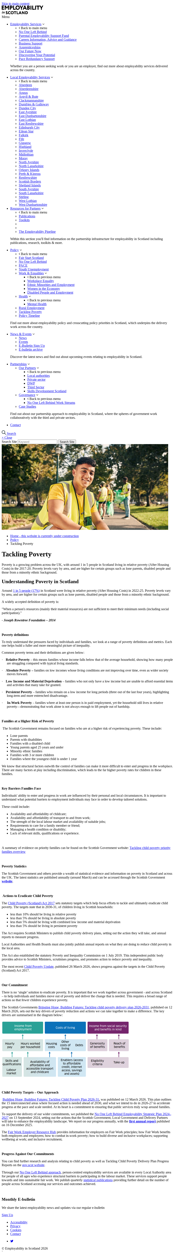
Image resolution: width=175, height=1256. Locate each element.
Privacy (15, 1226)
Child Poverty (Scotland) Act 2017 (31, 903)
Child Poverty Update (39, 966)
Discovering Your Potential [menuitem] (37, 55)
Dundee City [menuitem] (27, 108)
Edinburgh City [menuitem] (29, 127)
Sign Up (7, 1215)
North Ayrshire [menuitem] (29, 162)
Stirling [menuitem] (24, 197)
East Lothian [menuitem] (27, 120)
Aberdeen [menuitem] (25, 85)
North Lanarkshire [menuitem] (31, 166)
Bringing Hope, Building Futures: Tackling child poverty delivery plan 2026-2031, (94, 1007)
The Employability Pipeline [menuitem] (37, 231)
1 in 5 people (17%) (26, 590)
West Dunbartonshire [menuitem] (33, 204)
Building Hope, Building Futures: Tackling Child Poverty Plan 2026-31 (51, 1099)
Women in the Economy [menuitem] (43, 288)
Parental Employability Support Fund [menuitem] (44, 36)
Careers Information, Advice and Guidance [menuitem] (48, 39)
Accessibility (19, 1222)
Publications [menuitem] (27, 216)
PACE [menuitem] (23, 265)
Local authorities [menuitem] (38, 375)
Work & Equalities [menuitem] (31, 273)
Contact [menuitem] (15, 425)
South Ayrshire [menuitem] (29, 189)
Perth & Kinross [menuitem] (30, 174)
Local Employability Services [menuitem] (30, 77)
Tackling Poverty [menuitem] (30, 312)
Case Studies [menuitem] (27, 406)
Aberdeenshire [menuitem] (28, 89)
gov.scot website (33, 1165)
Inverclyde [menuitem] (26, 150)
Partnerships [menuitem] (18, 364)
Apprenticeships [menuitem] (30, 47)
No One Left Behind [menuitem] (33, 32)
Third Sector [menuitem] (35, 387)
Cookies (15, 1230)
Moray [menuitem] (23, 158)
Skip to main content (15, 3)
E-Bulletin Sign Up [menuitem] (32, 345)
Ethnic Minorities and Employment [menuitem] (50, 285)
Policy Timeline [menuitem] (29, 315)
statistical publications (98, 1180)
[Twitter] (11, 1241)
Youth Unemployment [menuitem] (34, 269)
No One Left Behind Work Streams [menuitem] (51, 402)
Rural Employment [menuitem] (31, 308)
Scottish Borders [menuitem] (30, 181)
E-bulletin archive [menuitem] (31, 349)
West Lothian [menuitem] (28, 201)
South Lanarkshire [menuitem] (31, 193)
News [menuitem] (23, 338)
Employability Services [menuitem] (25, 24)
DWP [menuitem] (31, 383)
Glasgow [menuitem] (25, 143)
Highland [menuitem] (25, 147)
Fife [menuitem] (21, 139)
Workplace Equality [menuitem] (40, 281)
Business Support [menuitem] (30, 43)
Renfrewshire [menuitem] (28, 177)
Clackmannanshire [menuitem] (31, 100)
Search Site (9, 441)
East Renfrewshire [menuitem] (31, 123)
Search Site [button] (67, 441)
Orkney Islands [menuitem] (29, 170)
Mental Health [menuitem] (37, 304)
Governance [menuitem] (27, 395)
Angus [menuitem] (23, 93)
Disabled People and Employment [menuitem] (50, 292)
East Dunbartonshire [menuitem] (32, 116)
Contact (15, 1234)
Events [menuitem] (23, 342)
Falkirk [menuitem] (23, 135)
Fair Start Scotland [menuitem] (31, 258)
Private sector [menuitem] (36, 379)
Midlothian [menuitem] (26, 154)
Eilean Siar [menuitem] (26, 131)
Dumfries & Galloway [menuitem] (34, 104)
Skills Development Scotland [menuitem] (46, 391)
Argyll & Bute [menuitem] (28, 96)
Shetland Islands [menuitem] (30, 185)
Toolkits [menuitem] (24, 220)
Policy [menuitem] (14, 250)
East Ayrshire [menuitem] (28, 112)
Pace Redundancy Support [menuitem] (37, 59)
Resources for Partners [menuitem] (25, 208)
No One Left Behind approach (40, 1172)
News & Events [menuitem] (21, 334)
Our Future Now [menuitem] (30, 51)
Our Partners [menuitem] (27, 368)
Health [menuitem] (23, 296)
